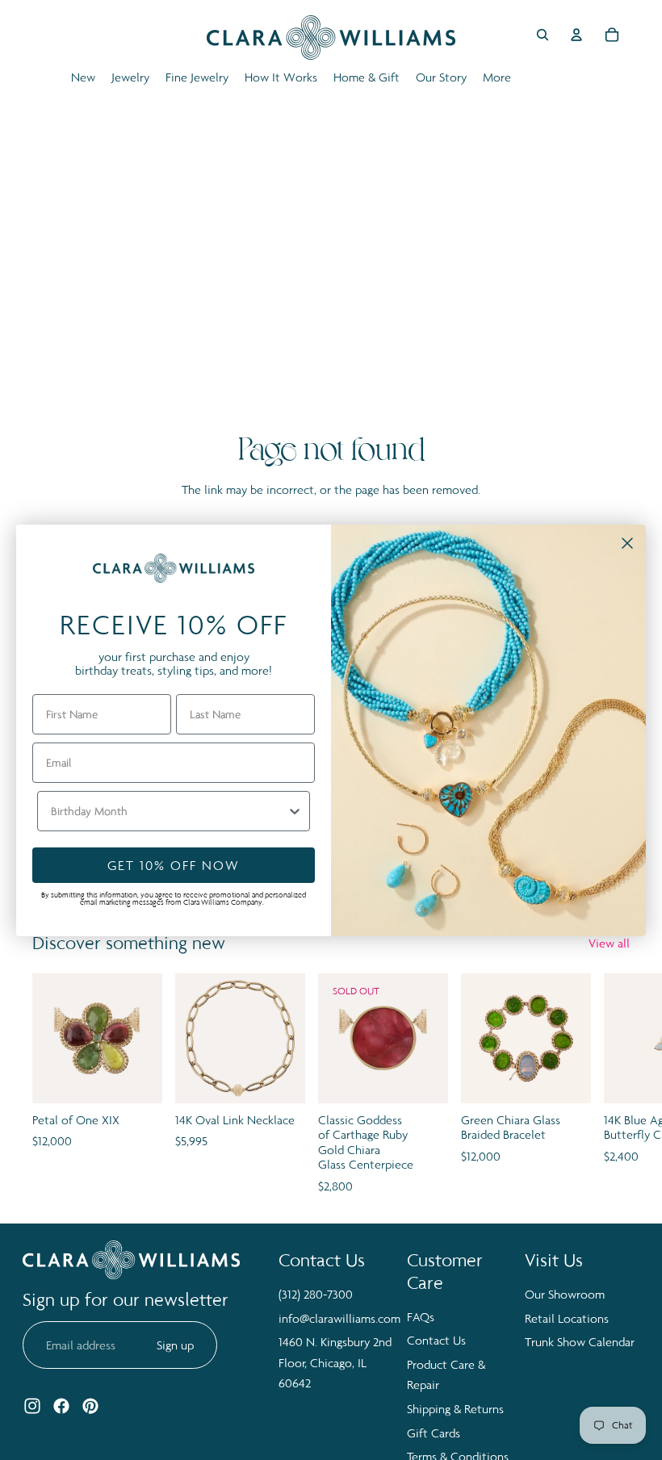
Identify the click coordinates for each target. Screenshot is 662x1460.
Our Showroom (565, 1294)
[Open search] (542, 34)
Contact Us (436, 1340)
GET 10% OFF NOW (173, 865)
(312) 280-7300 (316, 1294)
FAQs (420, 1316)
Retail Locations (567, 1318)
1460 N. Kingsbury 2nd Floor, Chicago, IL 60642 (335, 1362)
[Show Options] (295, 811)
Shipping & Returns (455, 1408)
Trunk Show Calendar (580, 1341)
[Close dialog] (627, 543)
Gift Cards (433, 1433)
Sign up (175, 1345)
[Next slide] (612, 1084)
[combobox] (169, 811)
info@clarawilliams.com (339, 1318)
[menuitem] (497, 77)
